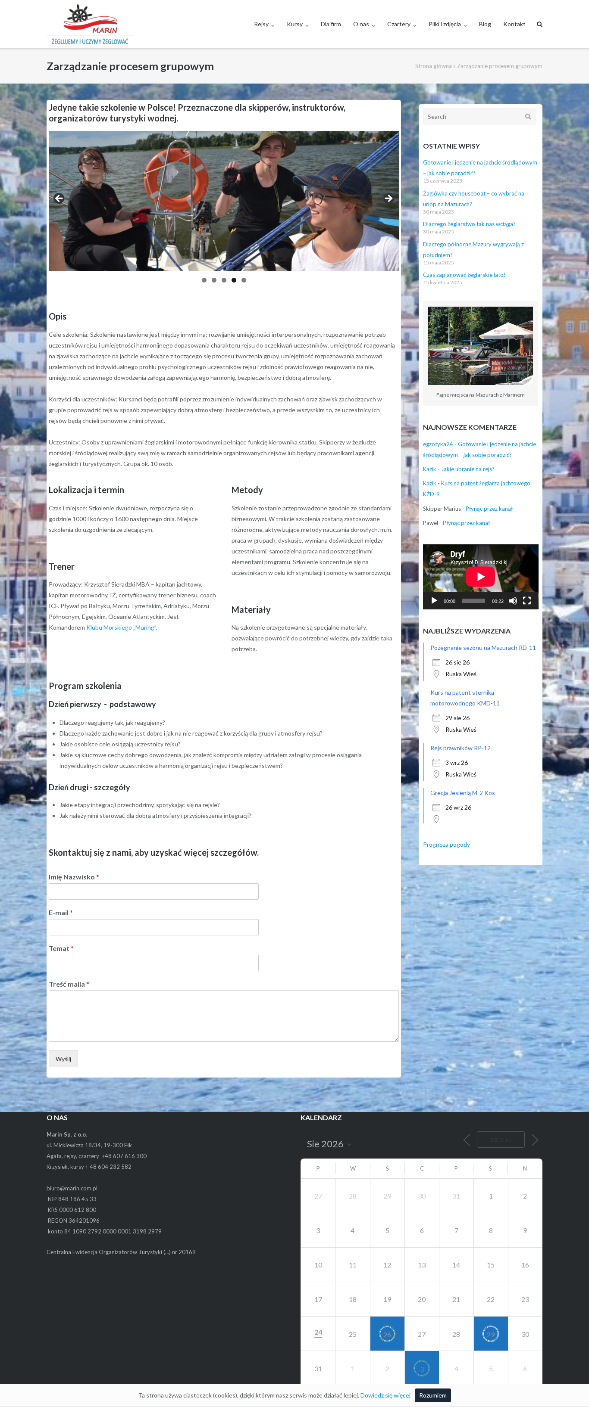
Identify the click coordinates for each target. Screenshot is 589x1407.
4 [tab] (234, 280)
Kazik (429, 469)
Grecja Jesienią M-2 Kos (462, 792)
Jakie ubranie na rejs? (468, 469)
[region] (224, 209)
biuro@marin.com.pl (72, 1188)
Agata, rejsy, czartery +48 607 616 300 (97, 1155)
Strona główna (433, 65)
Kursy (295, 24)
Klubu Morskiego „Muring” (121, 627)
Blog (485, 24)
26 (387, 1334)
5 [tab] (243, 280)
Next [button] (388, 199)
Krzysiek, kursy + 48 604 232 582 (89, 1166)
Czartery (398, 24)
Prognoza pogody (446, 844)
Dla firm (331, 24)
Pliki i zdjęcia (445, 24)
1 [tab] (204, 280)
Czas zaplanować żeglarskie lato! (464, 274)
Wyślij (63, 1058)
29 (491, 1334)
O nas (361, 24)
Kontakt (514, 24)
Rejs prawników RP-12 (460, 748)
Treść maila (69, 984)
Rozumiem (433, 1395)
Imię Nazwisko (74, 877)
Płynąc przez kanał (489, 508)
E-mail (61, 912)
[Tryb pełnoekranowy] (527, 600)
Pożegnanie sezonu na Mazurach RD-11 (483, 647)
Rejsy (261, 24)
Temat (61, 948)
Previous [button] (59, 199)
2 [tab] (214, 280)
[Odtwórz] (434, 600)
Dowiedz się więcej (385, 1395)
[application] (481, 576)
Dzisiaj (500, 1140)
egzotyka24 (438, 444)
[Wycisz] (513, 600)
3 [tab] (224, 280)
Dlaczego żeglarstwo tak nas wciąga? (469, 224)
